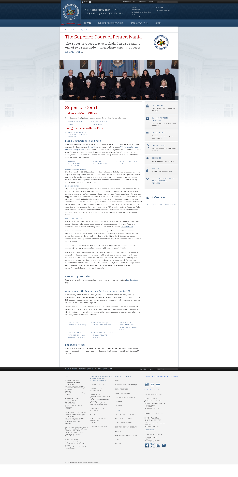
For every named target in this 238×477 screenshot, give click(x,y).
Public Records (136, 17)
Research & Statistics (125, 397)
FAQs (117, 439)
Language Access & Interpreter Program (100, 397)
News (117, 381)
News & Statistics (123, 377)
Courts (74, 30)
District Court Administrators (74, 432)
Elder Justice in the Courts (98, 405)
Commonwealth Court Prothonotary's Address (72, 420)
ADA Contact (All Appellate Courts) (102, 324)
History (118, 431)
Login (151, 2)
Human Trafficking (123, 419)
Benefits (92, 422)
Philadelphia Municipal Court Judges (74, 444)
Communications (97, 384)
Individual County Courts (73, 434)
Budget (93, 414)
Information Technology (96, 389)
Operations (95, 394)
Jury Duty (119, 443)
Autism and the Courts (125, 415)
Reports (118, 401)
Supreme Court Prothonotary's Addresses (75, 388)
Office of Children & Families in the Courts (100, 400)
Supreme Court (72, 381)
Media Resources (122, 393)
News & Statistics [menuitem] (139, 23)
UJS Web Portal (127, 227)
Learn (117, 410)
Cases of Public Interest (126, 385)
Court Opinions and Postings (74, 386)
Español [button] (160, 7)
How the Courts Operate (126, 427)
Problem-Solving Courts (97, 403)
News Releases (121, 389)
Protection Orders (123, 423)
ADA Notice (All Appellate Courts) (77, 324)
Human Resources (98, 419)
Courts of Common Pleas (76, 427)
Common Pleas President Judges (76, 429)
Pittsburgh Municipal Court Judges (76, 447)
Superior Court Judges (76, 123)
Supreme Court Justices (72, 383)
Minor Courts (71, 440)
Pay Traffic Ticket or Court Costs (141, 12)
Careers (142, 2)
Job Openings (132, 280)
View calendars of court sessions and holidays (77, 135)
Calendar (68, 391)
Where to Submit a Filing (128, 162)
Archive (118, 406)
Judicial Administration (101, 378)
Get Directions (149, 429)
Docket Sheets (136, 10)
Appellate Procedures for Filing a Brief (76, 163)
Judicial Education (98, 426)
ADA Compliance (129, 2)
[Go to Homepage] (70, 12)
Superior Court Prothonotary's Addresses (74, 406)
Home (66, 30)
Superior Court (85, 30)
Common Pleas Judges (72, 431)
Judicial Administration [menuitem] (110, 23)
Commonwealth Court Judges (75, 415)
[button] (82, 2)
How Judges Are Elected (126, 435)
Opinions (134, 7)
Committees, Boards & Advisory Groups (75, 393)
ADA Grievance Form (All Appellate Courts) (103, 335)
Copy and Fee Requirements (100, 162)
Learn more (73, 51)
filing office (92, 147)
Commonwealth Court (75, 413)
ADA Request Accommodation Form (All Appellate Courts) (129, 326)
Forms (133, 14)
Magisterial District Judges (73, 442)
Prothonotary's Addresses (101, 123)
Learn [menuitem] (158, 23)
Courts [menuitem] (87, 23)
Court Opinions (70, 404)
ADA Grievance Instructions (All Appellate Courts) (77, 335)
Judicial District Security (98, 409)
